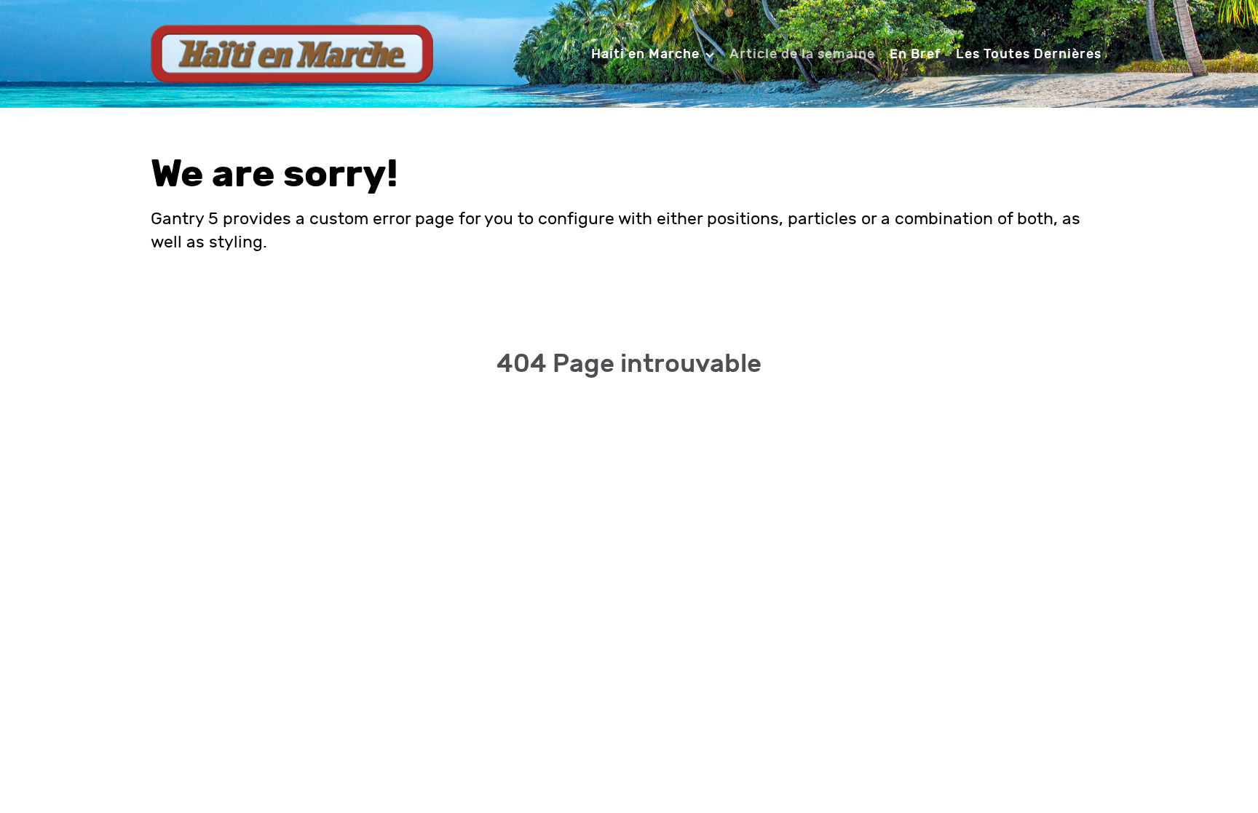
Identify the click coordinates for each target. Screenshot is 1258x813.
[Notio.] (292, 53)
